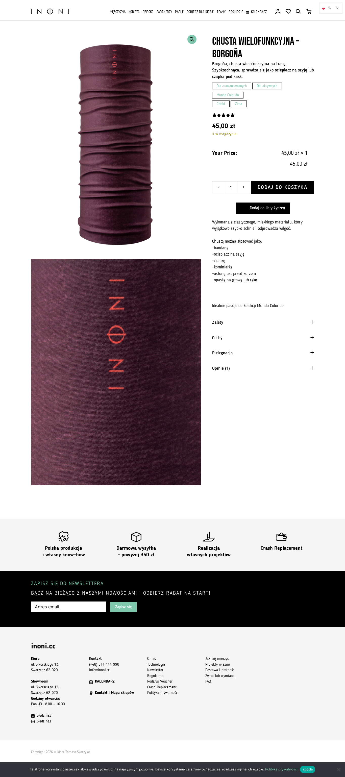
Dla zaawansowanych (232, 86)
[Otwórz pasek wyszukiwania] (298, 11)
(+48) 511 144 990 (104, 665)
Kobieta (134, 12)
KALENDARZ (105, 682)
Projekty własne (217, 665)
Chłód (221, 104)
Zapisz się (123, 607)
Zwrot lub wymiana (220, 676)
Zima (238, 104)
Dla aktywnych (267, 86)
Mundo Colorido (228, 95)
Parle (179, 12)
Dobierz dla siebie (200, 12)
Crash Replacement (281, 548)
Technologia (156, 665)
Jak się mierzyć (217, 659)
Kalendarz (259, 12)
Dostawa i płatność (219, 670)
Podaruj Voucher (160, 682)
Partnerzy (164, 12)
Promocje (236, 12)
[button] (191, 39)
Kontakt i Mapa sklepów (114, 693)
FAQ (208, 682)
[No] (338, 769)
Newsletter (155, 670)
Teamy (221, 12)
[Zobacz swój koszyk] (309, 11)
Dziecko (148, 12)
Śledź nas (44, 716)
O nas (151, 659)
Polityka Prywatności (163, 693)
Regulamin (155, 676)
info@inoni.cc (99, 670)
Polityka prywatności (281, 769)
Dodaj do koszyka (282, 187)
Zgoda (308, 769)
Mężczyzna (118, 12)
